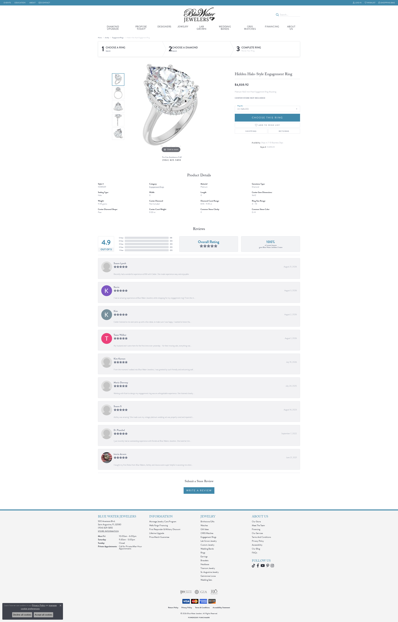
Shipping (251, 131)
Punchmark (204, 617)
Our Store (256, 521)
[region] (171, 106)
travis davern (120, 454)
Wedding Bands (225, 28)
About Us (291, 28)
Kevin (116, 287)
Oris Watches (250, 28)
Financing (272, 26)
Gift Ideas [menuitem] (205, 529)
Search (108, 51)
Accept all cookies (43, 614)
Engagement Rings (118, 37)
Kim (116, 311)
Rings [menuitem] (203, 552)
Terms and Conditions (261, 537)
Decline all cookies (22, 614)
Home (100, 37)
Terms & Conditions (202, 607)
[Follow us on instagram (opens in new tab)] (272, 566)
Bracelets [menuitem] (204, 560)
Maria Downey (121, 382)
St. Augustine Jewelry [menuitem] (210, 572)
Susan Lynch (120, 263)
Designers (164, 26)
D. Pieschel (119, 430)
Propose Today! (141, 28)
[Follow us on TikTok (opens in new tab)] (253, 566)
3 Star (121, 244)
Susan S (118, 406)
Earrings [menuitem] (204, 556)
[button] (357, 2)
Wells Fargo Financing (158, 525)
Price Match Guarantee (159, 537)
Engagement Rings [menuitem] (208, 537)
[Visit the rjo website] (214, 592)
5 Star (121, 237)
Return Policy (173, 607)
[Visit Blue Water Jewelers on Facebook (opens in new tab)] (258, 566)
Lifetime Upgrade (156, 533)
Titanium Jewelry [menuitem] (208, 568)
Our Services (257, 533)
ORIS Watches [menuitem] (207, 533)
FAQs (254, 552)
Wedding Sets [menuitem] (206, 580)
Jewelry (183, 26)
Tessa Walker (120, 335)
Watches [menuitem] (204, 525)
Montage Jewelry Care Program (162, 521)
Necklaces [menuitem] (205, 564)
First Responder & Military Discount (164, 529)
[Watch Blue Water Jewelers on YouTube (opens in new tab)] (263, 566)
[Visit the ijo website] (186, 592)
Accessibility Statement (221, 607)
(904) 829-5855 (171, 160)
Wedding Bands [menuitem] (207, 548)
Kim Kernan (119, 359)
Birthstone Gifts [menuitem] (207, 521)
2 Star (121, 247)
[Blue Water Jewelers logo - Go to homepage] (199, 14)
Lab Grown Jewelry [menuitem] (209, 541)
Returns (284, 131)
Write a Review (199, 490)
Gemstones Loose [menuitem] (208, 576)
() (171, 237)
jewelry (107, 37)
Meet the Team (258, 525)
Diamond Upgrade (113, 28)
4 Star (121, 240)
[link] (7, 2)
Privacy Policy (258, 541)
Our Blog (256, 548)
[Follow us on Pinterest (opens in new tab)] (267, 566)
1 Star (121, 250)
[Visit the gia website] (201, 592)
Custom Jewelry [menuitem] (207, 545)
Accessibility (257, 545)
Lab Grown (201, 28)
